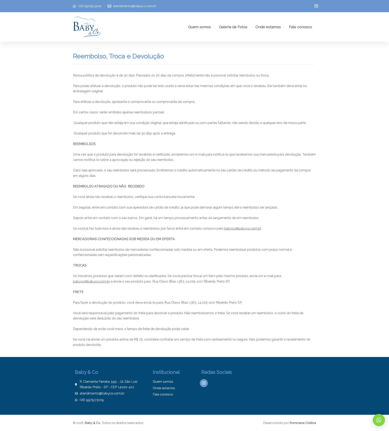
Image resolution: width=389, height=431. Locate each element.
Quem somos (199, 27)
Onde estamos (268, 27)
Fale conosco (300, 27)
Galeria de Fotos (233, 27)
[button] (379, 420)
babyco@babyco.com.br (242, 228)
